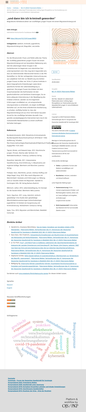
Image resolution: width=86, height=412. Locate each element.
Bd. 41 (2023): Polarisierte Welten (31, 8)
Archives (16, 8)
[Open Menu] (7, 2)
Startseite (11, 378)
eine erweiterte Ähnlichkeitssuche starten (33, 273)
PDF (56, 72)
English (9, 288)
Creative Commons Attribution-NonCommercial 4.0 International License (65, 133)
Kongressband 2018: (15, 387)
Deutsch (10, 285)
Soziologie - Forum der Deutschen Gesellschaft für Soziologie (30, 380)
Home (9, 8)
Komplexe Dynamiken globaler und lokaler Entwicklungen (44, 387)
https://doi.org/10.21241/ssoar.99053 (23, 38)
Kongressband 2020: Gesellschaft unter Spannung (26, 385)
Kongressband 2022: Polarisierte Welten (22, 383)
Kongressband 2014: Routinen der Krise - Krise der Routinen (29, 391)
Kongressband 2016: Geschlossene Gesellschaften (26, 389)
